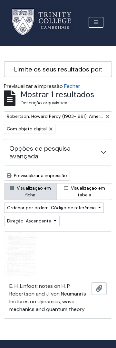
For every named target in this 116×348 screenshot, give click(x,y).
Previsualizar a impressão (40, 175)
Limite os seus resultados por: (58, 69)
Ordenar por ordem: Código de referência (52, 208)
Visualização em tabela (87, 191)
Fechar (72, 86)
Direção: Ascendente (30, 221)
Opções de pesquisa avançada (40, 152)
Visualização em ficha (33, 191)
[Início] (45, 22)
